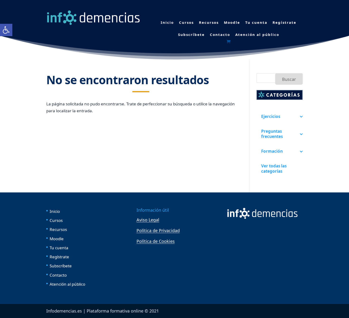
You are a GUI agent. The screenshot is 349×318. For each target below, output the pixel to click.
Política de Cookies (156, 241)
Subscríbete (191, 34)
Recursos (209, 22)
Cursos (186, 22)
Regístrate (284, 22)
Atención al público (257, 34)
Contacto (220, 34)
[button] (6, 30)
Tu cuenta (256, 22)
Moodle (232, 22)
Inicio (167, 22)
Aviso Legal (148, 220)
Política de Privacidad (158, 230)
